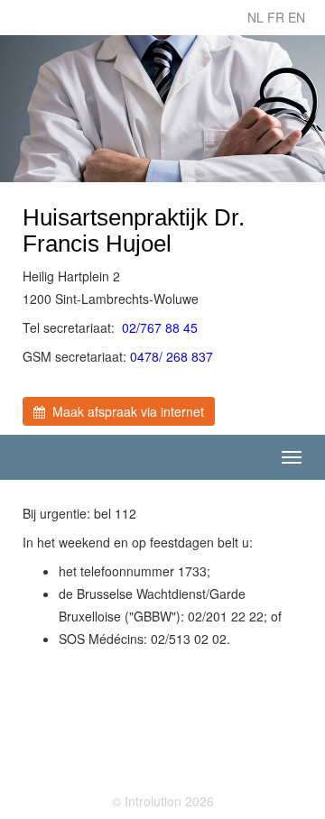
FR (275, 17)
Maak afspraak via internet (124, 411)
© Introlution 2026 (163, 801)
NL (255, 17)
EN (296, 17)
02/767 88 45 (160, 327)
